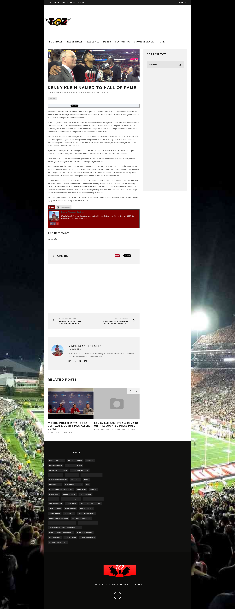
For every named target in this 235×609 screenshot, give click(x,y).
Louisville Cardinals (81, 518)
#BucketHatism (55, 465)
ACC (87, 484)
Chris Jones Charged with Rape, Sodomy (114, 322)
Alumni (93, 489)
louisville (69, 513)
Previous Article (67, 318)
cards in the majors (70, 499)
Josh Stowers (55, 508)
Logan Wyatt (54, 513)
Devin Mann (71, 503)
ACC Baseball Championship (60, 489)
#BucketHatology (74, 465)
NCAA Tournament (84, 532)
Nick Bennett (54, 537)
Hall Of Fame (68, 2)
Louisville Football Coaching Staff (64, 527)
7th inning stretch (73, 484)
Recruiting (122, 42)
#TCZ (86, 479)
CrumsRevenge (144, 42)
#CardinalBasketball (58, 470)
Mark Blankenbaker (63, 93)
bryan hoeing (85, 494)
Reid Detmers (70, 537)
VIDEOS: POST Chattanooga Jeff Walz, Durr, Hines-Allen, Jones (69, 426)
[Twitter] (51, 224)
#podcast (75, 479)
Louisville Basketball (58, 518)
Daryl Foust (54, 432)
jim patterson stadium (91, 503)
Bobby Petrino (69, 494)
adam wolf (81, 489)
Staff (81, 2)
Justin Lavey (70, 508)
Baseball (93, 42)
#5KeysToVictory (56, 460)
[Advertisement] (146, 22)
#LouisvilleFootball (58, 479)
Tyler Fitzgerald (87, 537)
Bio (52, 207)
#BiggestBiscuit (75, 460)
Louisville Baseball (86, 513)
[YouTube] (57, 224)
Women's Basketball (57, 542)
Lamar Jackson (86, 508)
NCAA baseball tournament (60, 532)
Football (56, 42)
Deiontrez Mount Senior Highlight (70, 322)
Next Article (121, 318)
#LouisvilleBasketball (91, 475)
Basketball (74, 42)
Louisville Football (88, 523)
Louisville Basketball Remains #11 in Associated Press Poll (116, 424)
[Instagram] (54, 224)
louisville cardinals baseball (62, 523)
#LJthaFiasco (71, 475)
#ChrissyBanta (55, 475)
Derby (107, 42)
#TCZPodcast (55, 484)
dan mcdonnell (55, 503)
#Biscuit (90, 460)
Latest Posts (64, 207)
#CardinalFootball (80, 470)
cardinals (53, 499)
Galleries (54, 2)
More (161, 42)
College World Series (93, 499)
